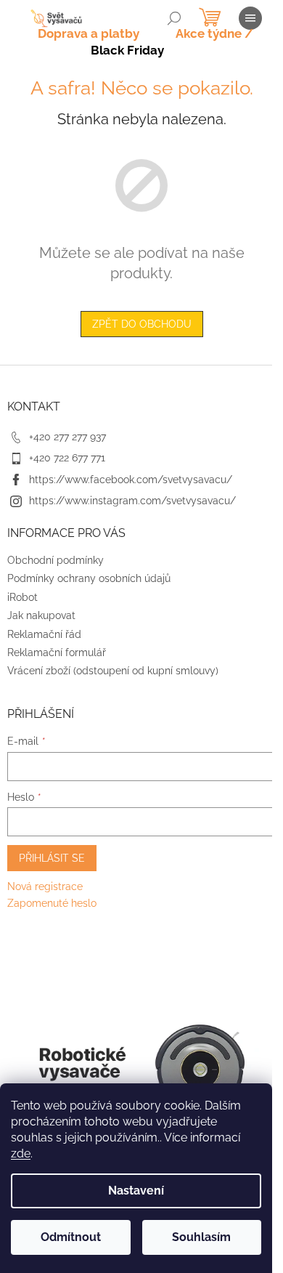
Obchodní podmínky (55, 560)
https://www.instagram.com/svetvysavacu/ (132, 500)
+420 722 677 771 (67, 458)
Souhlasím (201, 1237)
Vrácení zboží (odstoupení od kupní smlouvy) (112, 670)
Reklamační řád (44, 634)
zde (20, 1153)
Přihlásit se (52, 858)
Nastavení (136, 1190)
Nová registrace (45, 886)
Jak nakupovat (41, 615)
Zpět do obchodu (142, 324)
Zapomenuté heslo (52, 903)
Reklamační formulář (56, 652)
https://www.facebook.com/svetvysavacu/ (130, 479)
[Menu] (250, 18)
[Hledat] (174, 18)
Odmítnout (71, 1237)
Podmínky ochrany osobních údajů (89, 578)
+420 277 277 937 (67, 436)
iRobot (22, 597)
